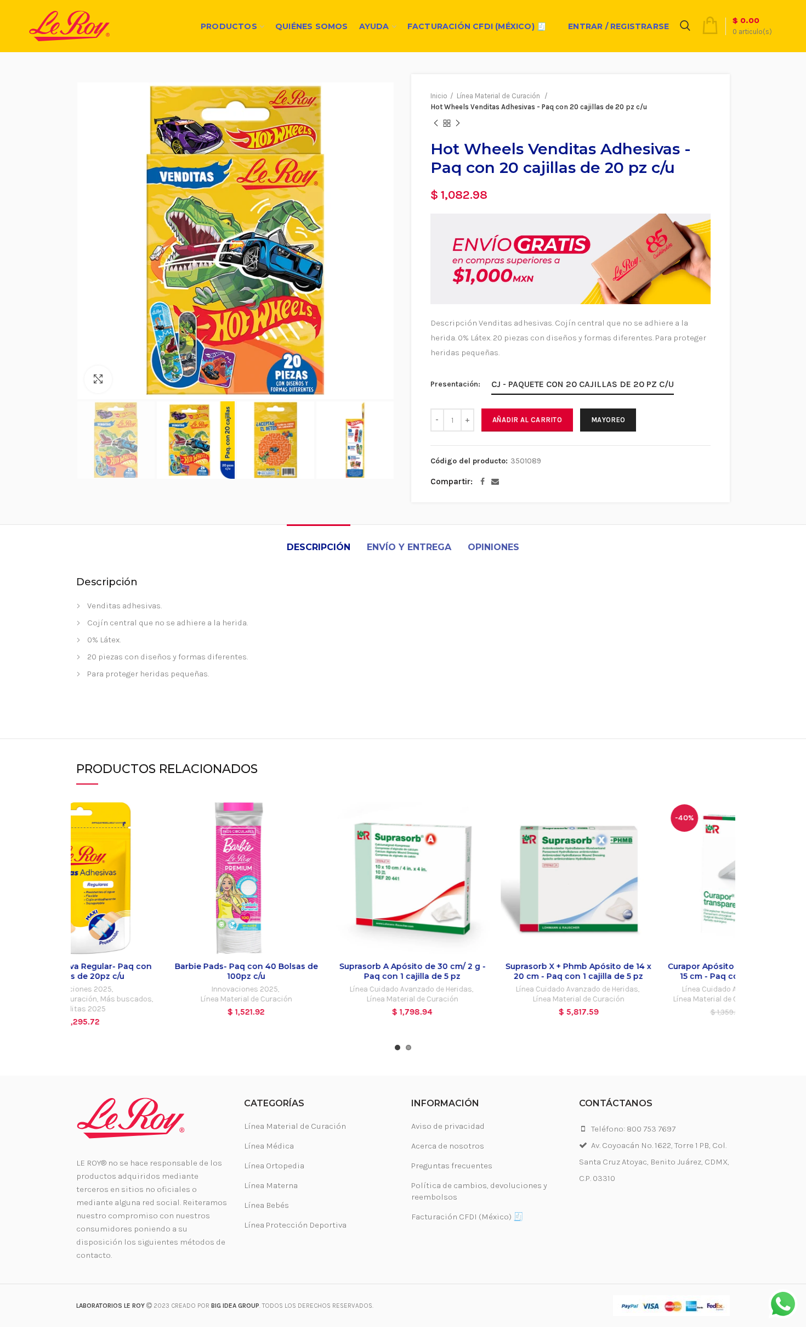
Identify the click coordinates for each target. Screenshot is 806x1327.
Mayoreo (608, 420)
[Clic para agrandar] (98, 379)
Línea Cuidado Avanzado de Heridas (318, 989)
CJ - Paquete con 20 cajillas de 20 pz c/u (582, 384)
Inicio (438, 96)
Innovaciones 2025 (152, 989)
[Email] (495, 481)
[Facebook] (482, 481)
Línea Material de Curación (154, 999)
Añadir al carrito (527, 420)
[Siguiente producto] (457, 123)
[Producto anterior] (435, 123)
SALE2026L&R (700, 999)
